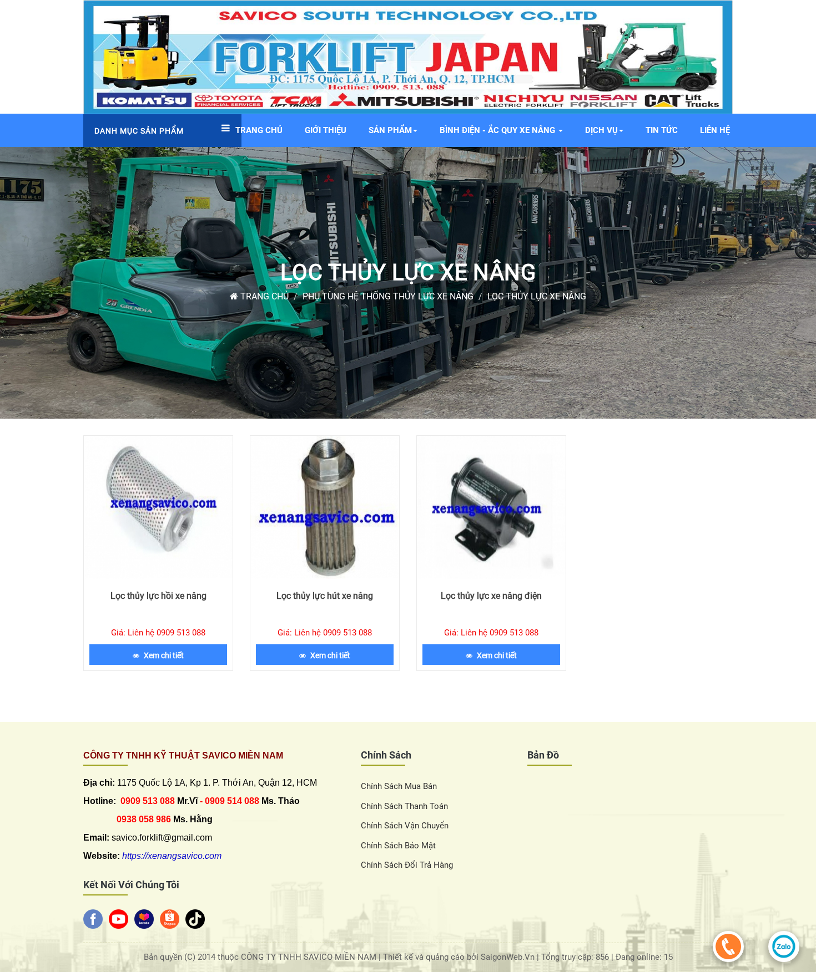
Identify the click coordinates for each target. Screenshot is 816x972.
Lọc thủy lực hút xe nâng (324, 596)
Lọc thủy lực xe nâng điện (491, 596)
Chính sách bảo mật (398, 846)
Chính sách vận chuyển (405, 826)
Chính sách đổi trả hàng (407, 865)
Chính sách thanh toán (404, 806)
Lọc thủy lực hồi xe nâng (158, 596)
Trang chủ (263, 296)
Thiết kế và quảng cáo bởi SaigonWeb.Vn (460, 957)
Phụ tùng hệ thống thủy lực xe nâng (388, 296)
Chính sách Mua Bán (399, 786)
